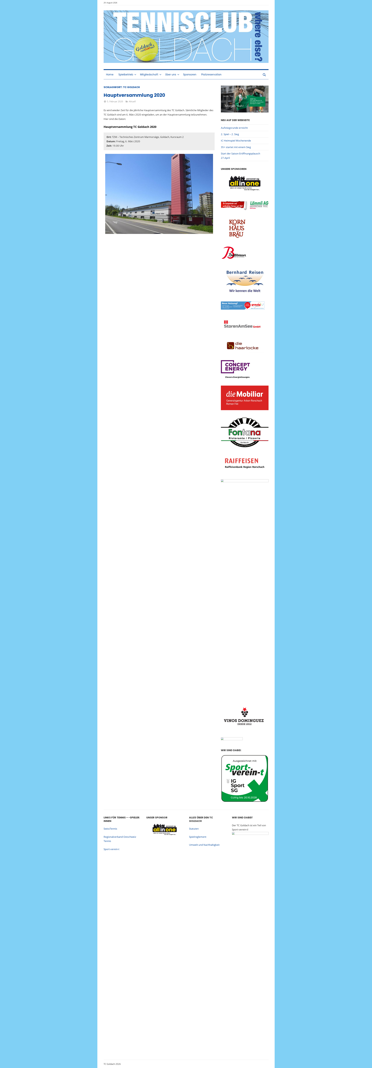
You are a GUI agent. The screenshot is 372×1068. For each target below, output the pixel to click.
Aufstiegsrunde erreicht (234, 127)
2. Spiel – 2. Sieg (230, 134)
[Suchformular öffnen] (264, 74)
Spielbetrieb (125, 74)
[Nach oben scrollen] (366, 1062)
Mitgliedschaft (149, 74)
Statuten (194, 828)
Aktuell (132, 101)
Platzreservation (211, 74)
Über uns (170, 74)
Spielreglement (197, 836)
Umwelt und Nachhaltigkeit (204, 844)
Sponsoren (189, 74)
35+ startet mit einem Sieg (236, 147)
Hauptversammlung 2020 (134, 95)
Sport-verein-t (111, 849)
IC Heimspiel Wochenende (236, 140)
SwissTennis (110, 828)
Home (109, 74)
